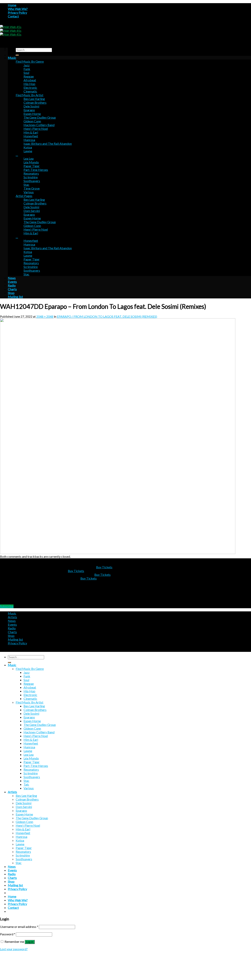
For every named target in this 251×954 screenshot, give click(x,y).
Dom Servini (32, 211)
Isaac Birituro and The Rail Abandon (48, 143)
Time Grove (32, 188)
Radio (12, 285)
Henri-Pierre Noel (36, 128)
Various (29, 192)
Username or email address (19, 926)
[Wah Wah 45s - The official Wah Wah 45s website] (10, 30)
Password (7, 934)
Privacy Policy (17, 12)
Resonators (31, 173)
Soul (26, 72)
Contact (13, 16)
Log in (29, 941)
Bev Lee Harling (34, 99)
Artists (12, 617)
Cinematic (30, 91)
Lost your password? (14, 949)
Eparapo (29, 110)
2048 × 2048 (44, 316)
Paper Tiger (32, 166)
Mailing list (15, 296)
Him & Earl (31, 132)
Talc (26, 784)
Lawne (28, 151)
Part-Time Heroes (36, 170)
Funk (27, 69)
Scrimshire (31, 177)
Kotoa (28, 147)
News (12, 278)
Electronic (30, 87)
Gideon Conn (32, 121)
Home (12, 5)
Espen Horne (32, 114)
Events (12, 281)
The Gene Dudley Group (40, 117)
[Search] (17, 55)
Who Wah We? (18, 9)
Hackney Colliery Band (39, 125)
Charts (12, 289)
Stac (26, 184)
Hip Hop (29, 84)
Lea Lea (29, 158)
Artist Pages (24, 196)
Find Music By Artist (29, 95)
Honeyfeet (31, 136)
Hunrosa (29, 140)
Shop (11, 293)
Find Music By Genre (30, 61)
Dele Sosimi (31, 106)
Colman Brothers (35, 102)
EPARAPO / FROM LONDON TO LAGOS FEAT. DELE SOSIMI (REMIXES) (107, 316)
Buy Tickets (104, 567)
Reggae (29, 76)
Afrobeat (30, 80)
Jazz (27, 65)
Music (12, 58)
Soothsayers (32, 181)
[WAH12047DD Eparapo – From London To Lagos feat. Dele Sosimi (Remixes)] (117, 553)
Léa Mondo (31, 162)
